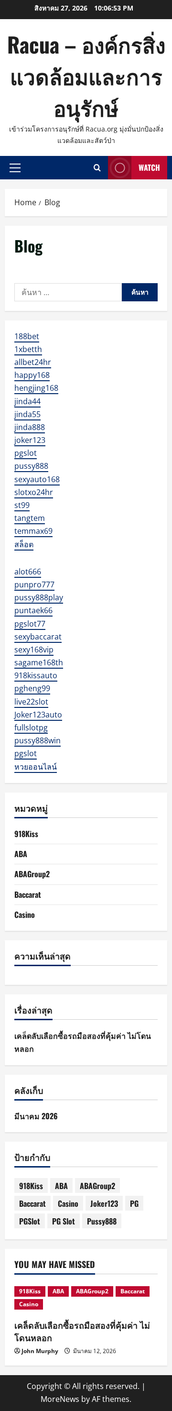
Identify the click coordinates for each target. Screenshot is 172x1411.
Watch (149, 167)
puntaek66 (33, 610)
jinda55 (27, 414)
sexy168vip (34, 649)
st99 (22, 505)
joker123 (29, 440)
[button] (15, 167)
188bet (26, 336)
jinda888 (29, 427)
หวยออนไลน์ (35, 766)
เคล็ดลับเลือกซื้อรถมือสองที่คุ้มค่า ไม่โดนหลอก (82, 1331)
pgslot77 (29, 623)
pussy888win (37, 740)
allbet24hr (32, 362)
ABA (20, 854)
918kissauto (35, 675)
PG (134, 1203)
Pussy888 (102, 1221)
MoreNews (60, 1399)
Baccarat (27, 894)
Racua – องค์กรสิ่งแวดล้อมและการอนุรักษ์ (86, 76)
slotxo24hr (33, 492)
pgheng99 (32, 688)
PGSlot (29, 1221)
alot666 (27, 571)
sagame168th (38, 662)
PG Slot (63, 1221)
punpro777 (34, 584)
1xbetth (28, 349)
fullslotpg (31, 727)
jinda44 (27, 401)
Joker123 (104, 1203)
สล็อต (23, 544)
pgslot (25, 453)
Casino (24, 914)
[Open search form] (97, 167)
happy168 (32, 375)
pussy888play (38, 597)
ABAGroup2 (32, 874)
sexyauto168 (37, 479)
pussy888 (31, 466)
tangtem (29, 518)
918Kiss (26, 833)
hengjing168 (36, 388)
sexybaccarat (38, 636)
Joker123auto (38, 714)
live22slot (31, 701)
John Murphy (40, 1351)
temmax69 (33, 531)
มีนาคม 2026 (36, 1116)
